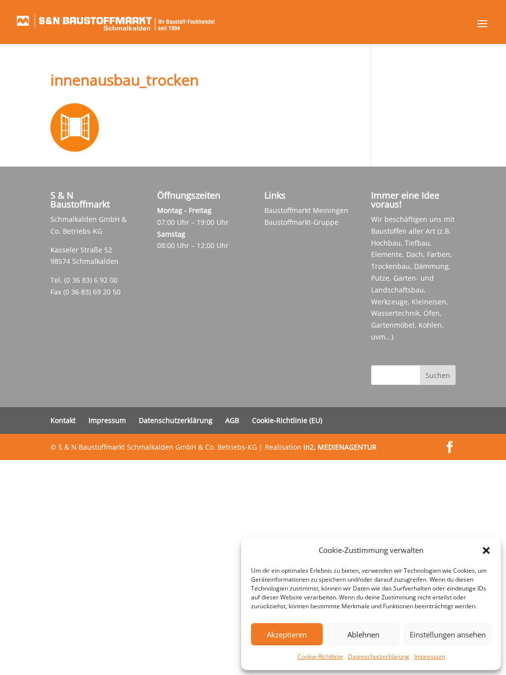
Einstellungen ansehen (448, 634)
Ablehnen (363, 634)
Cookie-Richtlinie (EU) (287, 420)
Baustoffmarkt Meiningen (306, 210)
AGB (232, 420)
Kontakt (63, 420)
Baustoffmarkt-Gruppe (301, 222)
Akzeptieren (287, 634)
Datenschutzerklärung (378, 656)
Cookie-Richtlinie (320, 656)
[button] (486, 550)
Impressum (429, 656)
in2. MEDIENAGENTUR (340, 447)
